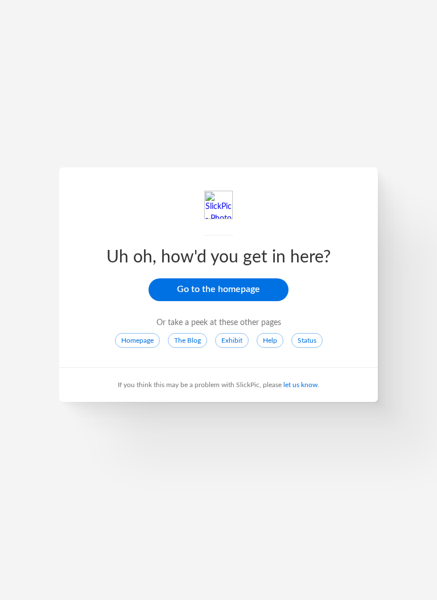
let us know (300, 384)
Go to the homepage (218, 289)
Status (307, 340)
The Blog (187, 340)
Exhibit (231, 340)
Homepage (137, 340)
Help (270, 340)
